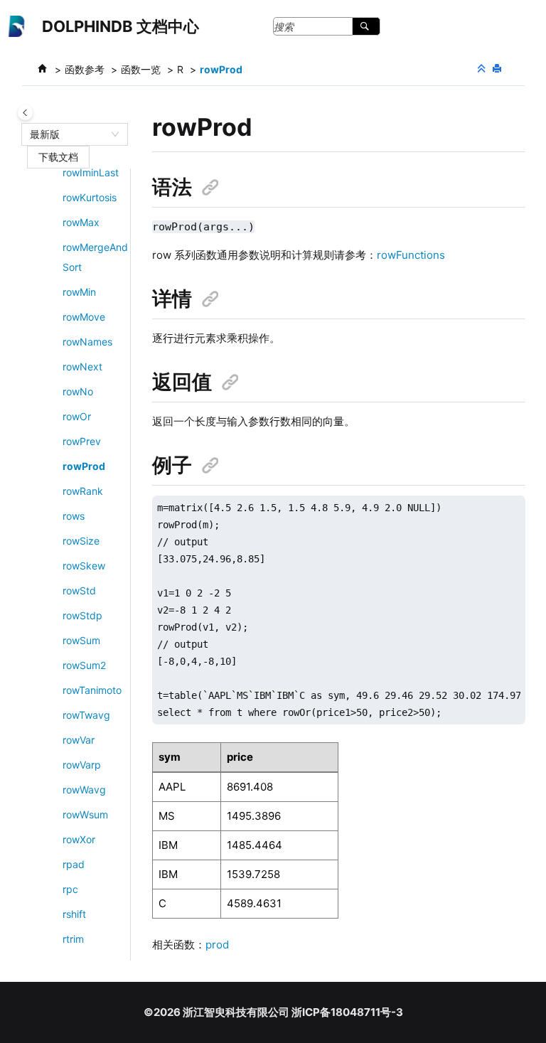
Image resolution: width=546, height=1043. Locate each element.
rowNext (82, 366)
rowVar (79, 740)
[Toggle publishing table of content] (25, 112)
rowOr (77, 416)
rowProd (221, 69)
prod (217, 944)
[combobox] (68, 134)
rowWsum (85, 814)
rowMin (79, 292)
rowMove (84, 317)
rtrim (73, 939)
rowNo (78, 391)
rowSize (81, 541)
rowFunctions (411, 255)
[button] (57, 173)
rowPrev (82, 441)
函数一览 (141, 69)
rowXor (79, 839)
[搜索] (366, 26)
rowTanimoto (92, 690)
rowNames (87, 342)
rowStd (79, 590)
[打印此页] (498, 69)
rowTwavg (86, 715)
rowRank (83, 491)
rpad (74, 864)
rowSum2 (84, 665)
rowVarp (82, 765)
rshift (74, 914)
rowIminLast (91, 172)
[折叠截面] (483, 69)
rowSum (81, 640)
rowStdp (82, 615)
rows (74, 516)
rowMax (81, 222)
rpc (70, 889)
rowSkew (84, 566)
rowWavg (84, 789)
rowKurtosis (90, 197)
